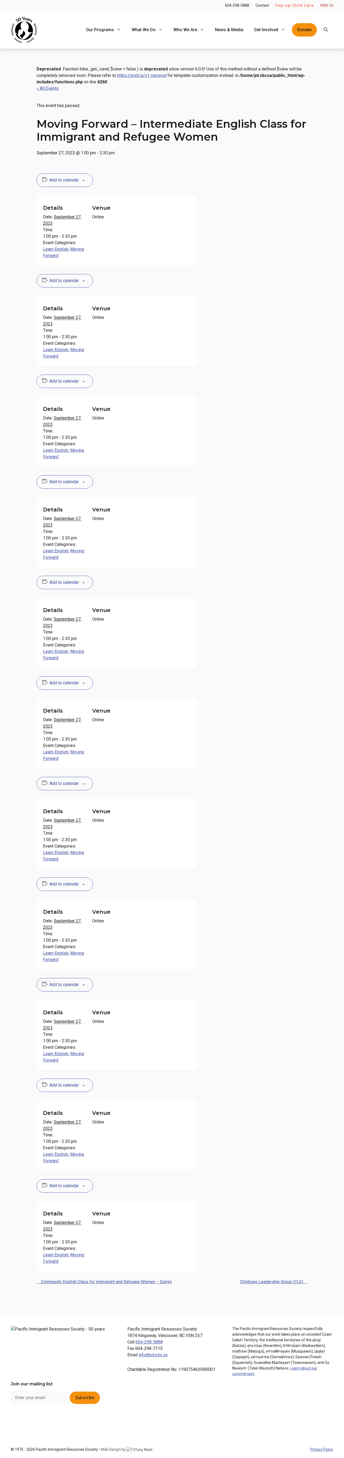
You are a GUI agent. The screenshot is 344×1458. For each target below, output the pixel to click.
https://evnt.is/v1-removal (141, 75)
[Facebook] (17, 1420)
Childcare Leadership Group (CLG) (272, 1281)
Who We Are (185, 29)
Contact (262, 5)
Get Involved (266, 29)
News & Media (229, 29)
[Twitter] (59, 1420)
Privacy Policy (321, 1449)
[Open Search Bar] (325, 30)
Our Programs (100, 29)
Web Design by (113, 1449)
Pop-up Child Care (294, 5)
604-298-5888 (237, 5)
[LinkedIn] (45, 1420)
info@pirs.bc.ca (153, 1354)
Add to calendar (64, 180)
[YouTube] (73, 1420)
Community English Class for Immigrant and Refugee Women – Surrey (106, 1281)
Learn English (55, 249)
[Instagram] (31, 1420)
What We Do (144, 29)
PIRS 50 (326, 5)
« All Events (48, 88)
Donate (304, 29)
